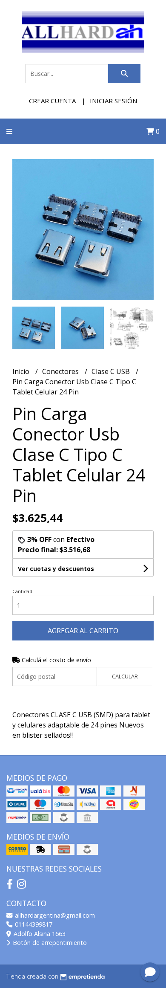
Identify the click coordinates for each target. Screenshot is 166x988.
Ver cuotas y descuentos (56, 569)
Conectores (61, 371)
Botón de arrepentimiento (49, 943)
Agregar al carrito (83, 630)
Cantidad (22, 591)
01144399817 (32, 924)
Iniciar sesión (113, 100)
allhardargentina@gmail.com (54, 915)
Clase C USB (112, 371)
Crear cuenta (52, 100)
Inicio (21, 371)
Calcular (125, 676)
